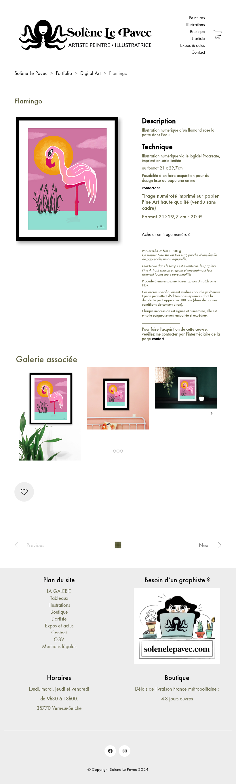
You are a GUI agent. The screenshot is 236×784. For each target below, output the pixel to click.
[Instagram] (124, 751)
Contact (59, 633)
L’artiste (59, 619)
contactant (151, 187)
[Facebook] (110, 751)
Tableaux (59, 598)
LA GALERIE (59, 591)
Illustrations (59, 605)
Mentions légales (59, 647)
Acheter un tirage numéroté (166, 234)
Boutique (59, 612)
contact (158, 338)
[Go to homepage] (86, 35)
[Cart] (218, 35)
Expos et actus (59, 626)
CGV (59, 640)
